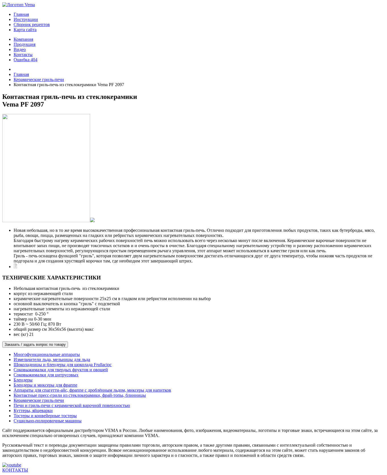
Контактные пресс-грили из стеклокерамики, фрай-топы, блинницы (80, 395)
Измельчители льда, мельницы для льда (52, 359)
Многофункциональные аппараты (47, 354)
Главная (21, 14)
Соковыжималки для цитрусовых (46, 374)
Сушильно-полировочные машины (48, 420)
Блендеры (23, 380)
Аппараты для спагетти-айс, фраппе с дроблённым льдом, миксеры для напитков (92, 390)
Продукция (24, 44)
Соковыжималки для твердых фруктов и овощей (61, 369)
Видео (20, 49)
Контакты (23, 54)
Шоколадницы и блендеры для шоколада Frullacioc (63, 364)
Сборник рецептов (32, 24)
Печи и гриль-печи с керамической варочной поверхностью (72, 405)
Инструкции (26, 19)
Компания (23, 39)
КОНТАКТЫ (15, 470)
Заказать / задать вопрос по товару (35, 344)
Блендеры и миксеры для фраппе (45, 385)
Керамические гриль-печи (39, 400)
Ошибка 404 (25, 59)
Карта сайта (25, 29)
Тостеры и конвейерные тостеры (45, 415)
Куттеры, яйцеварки (33, 410)
